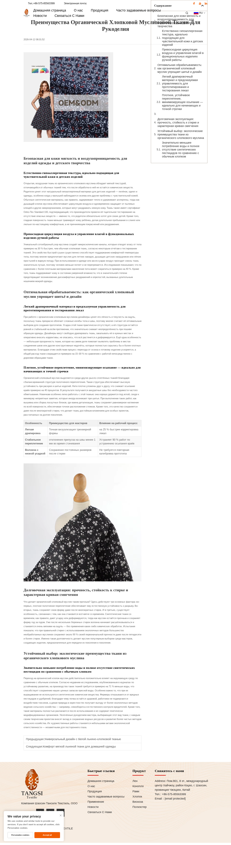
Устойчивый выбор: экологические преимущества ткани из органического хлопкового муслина (180, 134)
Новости (40, 16)
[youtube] (200, 3)
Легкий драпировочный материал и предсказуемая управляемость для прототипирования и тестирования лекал (180, 83)
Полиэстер (139, 807)
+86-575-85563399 (44, 3)
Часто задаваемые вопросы (138, 10)
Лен (135, 781)
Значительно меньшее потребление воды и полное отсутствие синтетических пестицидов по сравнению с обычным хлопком (180, 149)
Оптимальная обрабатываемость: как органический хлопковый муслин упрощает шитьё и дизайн (179, 68)
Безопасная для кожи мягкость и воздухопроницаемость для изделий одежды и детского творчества (179, 21)
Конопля (138, 786)
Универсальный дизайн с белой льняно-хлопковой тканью (82, 739)
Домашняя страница (49, 10)
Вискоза (137, 801)
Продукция (99, 10)
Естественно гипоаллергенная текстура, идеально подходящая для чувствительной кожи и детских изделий (182, 37)
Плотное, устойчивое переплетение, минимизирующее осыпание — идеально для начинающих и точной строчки (182, 102)
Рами (135, 791)
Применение (96, 801)
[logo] (26, 13)
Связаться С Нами (69, 16)
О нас (78, 10)
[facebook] (194, 3)
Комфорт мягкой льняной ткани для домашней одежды (79, 746)
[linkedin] (205, 3)
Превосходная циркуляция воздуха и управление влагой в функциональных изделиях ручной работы (183, 55)
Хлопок (137, 796)
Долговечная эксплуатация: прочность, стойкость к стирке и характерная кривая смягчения (178, 123)
